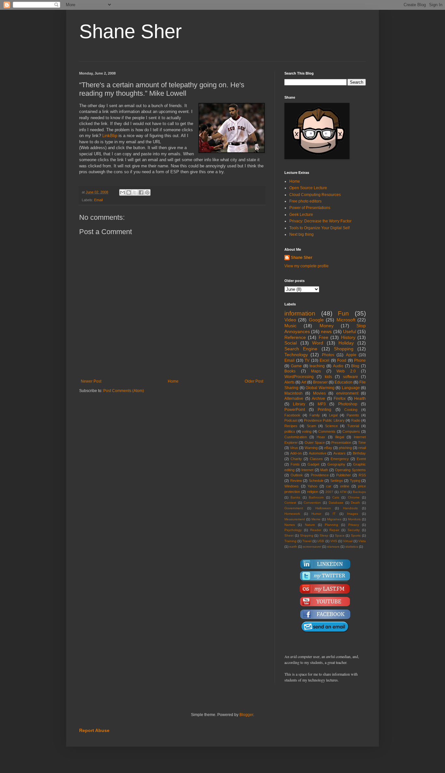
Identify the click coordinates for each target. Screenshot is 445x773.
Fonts (295, 464)
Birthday (359, 453)
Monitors (354, 519)
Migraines (334, 519)
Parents (353, 415)
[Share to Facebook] (141, 192)
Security (354, 530)
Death (355, 502)
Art (303, 382)
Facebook (292, 415)
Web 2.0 (346, 371)
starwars (333, 546)
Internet (307, 470)
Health (360, 398)
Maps (316, 371)
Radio (355, 420)
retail (362, 448)
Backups (359, 492)
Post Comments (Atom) (123, 390)
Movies (319, 393)
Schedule (316, 481)
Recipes (290, 426)
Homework (292, 513)
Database (336, 502)
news (326, 331)
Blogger (246, 714)
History (348, 337)
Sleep (324, 535)
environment (347, 393)
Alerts (289, 382)
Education (343, 382)
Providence (320, 475)
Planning (331, 525)
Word (317, 342)
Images (352, 513)
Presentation (341, 442)
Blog (355, 366)
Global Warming (320, 388)
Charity (296, 459)
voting (306, 431)
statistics (351, 546)
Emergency (340, 459)
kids (328, 376)
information (299, 313)
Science (331, 426)
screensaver (312, 546)
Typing (355, 481)
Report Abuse (94, 730)
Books (289, 371)
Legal (333, 415)
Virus (294, 448)
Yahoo (312, 486)
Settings (336, 481)
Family (314, 415)
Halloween (323, 508)
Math (324, 470)
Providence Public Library (324, 420)
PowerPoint (294, 409)
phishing (345, 448)
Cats (335, 497)
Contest (290, 502)
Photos (328, 355)
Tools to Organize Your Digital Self (319, 228)
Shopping (343, 348)
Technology (296, 354)
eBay (328, 448)
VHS (333, 541)
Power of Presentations (309, 207)
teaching (317, 366)
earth (293, 546)
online (344, 486)
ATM (343, 492)
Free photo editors (305, 201)
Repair (334, 530)
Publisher (343, 475)
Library (299, 404)
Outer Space (315, 442)
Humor (316, 513)
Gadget (313, 464)
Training (290, 541)
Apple (351, 355)
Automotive (317, 453)
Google (316, 319)
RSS (362, 475)
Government (293, 508)
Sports (356, 535)
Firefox (340, 398)
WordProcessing (299, 376)
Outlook (297, 475)
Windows (291, 486)
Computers (351, 431)
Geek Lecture (301, 214)
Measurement (294, 519)
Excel (324, 360)
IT (334, 513)
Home (173, 381)
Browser (320, 382)
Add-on (296, 453)
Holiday (346, 342)
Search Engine (300, 348)
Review (296, 481)
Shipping (306, 535)
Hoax (321, 437)
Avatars (339, 453)
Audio (338, 366)
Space (340, 535)
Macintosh (293, 393)
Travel (306, 541)
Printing (324, 409)
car (328, 486)
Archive (318, 398)
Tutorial (353, 426)
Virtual (347, 541)
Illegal (339, 437)
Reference (295, 337)
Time (362, 442)
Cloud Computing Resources (315, 194)
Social (290, 342)
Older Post (254, 381)
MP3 (322, 404)
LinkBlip (109, 135)
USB (320, 541)
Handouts (350, 508)
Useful (349, 331)
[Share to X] (135, 192)
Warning (311, 448)
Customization (295, 437)
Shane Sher (130, 31)
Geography (336, 464)
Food (341, 360)
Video (290, 319)
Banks (295, 497)
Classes (316, 459)
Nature (310, 525)
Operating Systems (350, 470)
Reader (315, 530)
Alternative (293, 398)
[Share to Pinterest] (147, 192)
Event (361, 459)
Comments (327, 431)
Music (290, 325)
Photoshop (347, 404)
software (350, 376)
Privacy (353, 525)
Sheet (289, 535)
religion (312, 492)
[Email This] (122, 192)
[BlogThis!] (128, 192)
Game (296, 366)
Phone (360, 360)
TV (307, 360)
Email (98, 200)
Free (323, 337)
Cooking (350, 410)
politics (289, 431)
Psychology (293, 530)
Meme (316, 519)
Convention (312, 502)
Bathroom (316, 497)
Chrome (354, 497)
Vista (362, 541)
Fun (343, 313)
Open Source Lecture (308, 188)
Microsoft (346, 319)
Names (289, 525)
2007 (329, 492)
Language (351, 388)
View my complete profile (306, 266)
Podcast (290, 420)
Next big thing (301, 234)
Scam (311, 426)
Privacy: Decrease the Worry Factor (320, 221)
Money (327, 325)
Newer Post (91, 381)
